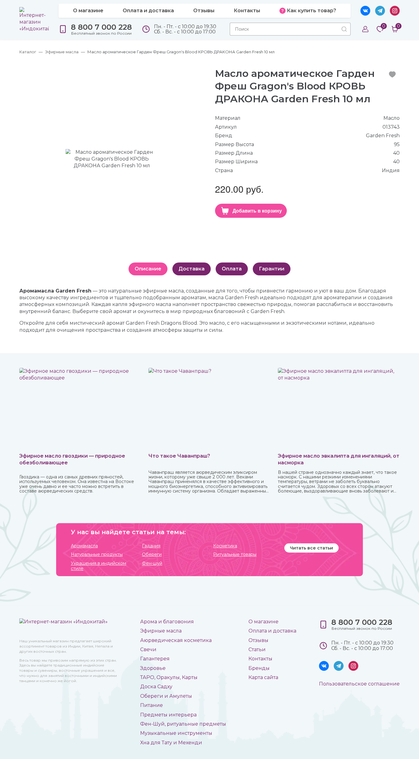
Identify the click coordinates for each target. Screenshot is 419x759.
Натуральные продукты (97, 554)
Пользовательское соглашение (359, 684)
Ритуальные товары (234, 554)
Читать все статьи (311, 548)
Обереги (152, 554)
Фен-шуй (152, 563)
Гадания (151, 546)
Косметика (225, 546)
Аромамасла (84, 546)
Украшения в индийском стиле (98, 566)
